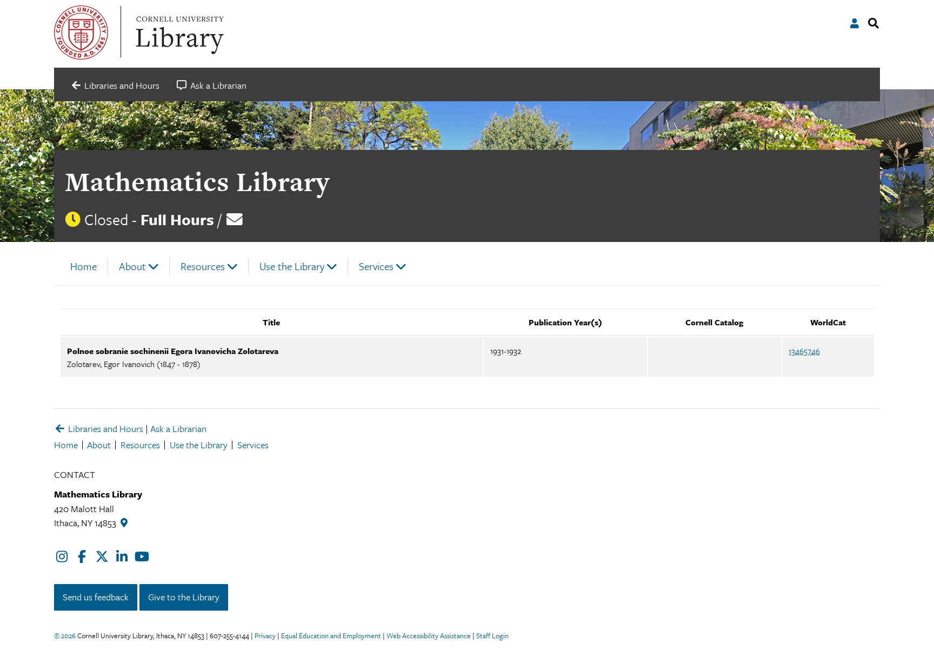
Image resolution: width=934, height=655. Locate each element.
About (132, 266)
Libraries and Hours (104, 428)
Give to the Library (183, 597)
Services (376, 266)
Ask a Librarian (178, 428)
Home (83, 266)
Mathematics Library (197, 181)
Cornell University (81, 32)
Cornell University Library (178, 32)
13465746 (804, 351)
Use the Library (291, 266)
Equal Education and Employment (331, 635)
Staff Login (492, 635)
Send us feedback (96, 597)
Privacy (265, 635)
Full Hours (177, 219)
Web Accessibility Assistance (428, 635)
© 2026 (65, 635)
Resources (203, 266)
